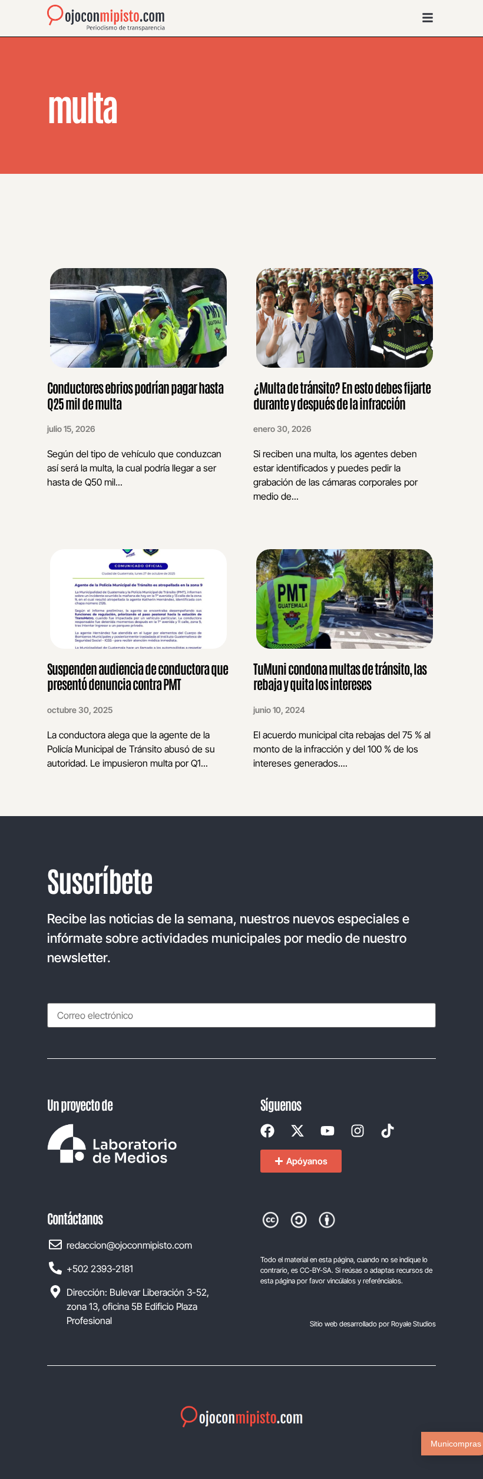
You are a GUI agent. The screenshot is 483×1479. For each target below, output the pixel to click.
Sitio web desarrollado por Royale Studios (373, 1323)
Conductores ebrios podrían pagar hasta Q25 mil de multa (135, 395)
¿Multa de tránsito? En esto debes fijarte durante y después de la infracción (342, 395)
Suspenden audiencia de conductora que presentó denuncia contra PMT (137, 676)
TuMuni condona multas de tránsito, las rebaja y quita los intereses (339, 676)
